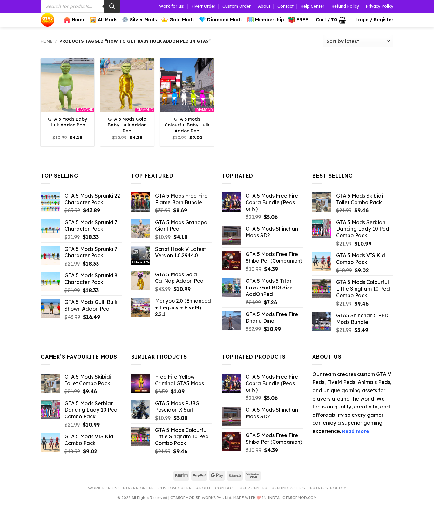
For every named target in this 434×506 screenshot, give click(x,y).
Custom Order (236, 6)
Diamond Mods (225, 20)
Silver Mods (143, 20)
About (264, 6)
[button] (331, 20)
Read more (355, 431)
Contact (285, 6)
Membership (269, 20)
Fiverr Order (203, 6)
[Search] (112, 6)
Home (78, 20)
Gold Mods (182, 20)
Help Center (312, 6)
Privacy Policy (379, 6)
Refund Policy (345, 6)
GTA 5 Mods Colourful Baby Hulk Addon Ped (187, 125)
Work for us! (171, 6)
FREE (302, 20)
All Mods (108, 20)
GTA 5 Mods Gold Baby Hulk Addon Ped (127, 125)
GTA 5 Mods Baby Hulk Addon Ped (67, 122)
